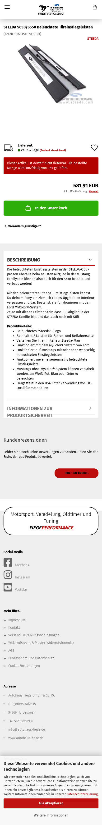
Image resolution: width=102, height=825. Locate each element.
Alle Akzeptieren (51, 803)
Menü (7, 7)
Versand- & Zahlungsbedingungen (33, 635)
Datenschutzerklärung (82, 794)
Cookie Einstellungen (24, 666)
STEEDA (92, 39)
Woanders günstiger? (24, 226)
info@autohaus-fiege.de (26, 730)
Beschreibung (23, 260)
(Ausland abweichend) (53, 150)
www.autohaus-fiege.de (26, 738)
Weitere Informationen (51, 815)
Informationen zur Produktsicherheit (30, 410)
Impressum (16, 620)
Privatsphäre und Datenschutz (31, 658)
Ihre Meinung (77, 473)
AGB (11, 651)
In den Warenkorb (51, 208)
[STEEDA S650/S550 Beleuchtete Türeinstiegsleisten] (51, 72)
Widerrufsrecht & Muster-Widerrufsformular (41, 643)
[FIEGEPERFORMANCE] (51, 9)
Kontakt (14, 628)
